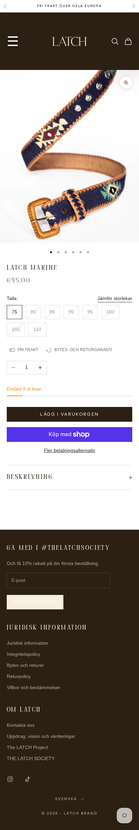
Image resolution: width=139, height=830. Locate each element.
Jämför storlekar (115, 298)
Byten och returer (25, 665)
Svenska (66, 799)
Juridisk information (27, 643)
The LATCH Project (27, 747)
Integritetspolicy (23, 654)
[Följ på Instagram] (10, 779)
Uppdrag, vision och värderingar (41, 736)
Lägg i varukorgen (69, 414)
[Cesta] (128, 41)
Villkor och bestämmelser (33, 687)
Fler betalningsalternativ (69, 450)
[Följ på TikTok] (27, 779)
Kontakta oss (20, 725)
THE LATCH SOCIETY (31, 758)
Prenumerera (35, 602)
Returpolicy (19, 676)
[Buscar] (115, 41)
